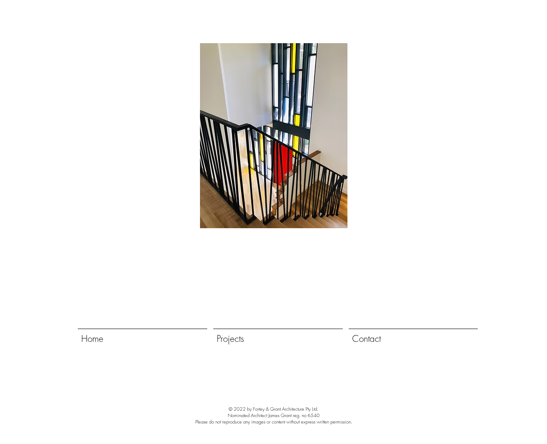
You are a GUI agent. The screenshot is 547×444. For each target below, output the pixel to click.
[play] (369, 221)
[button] (273, 135)
